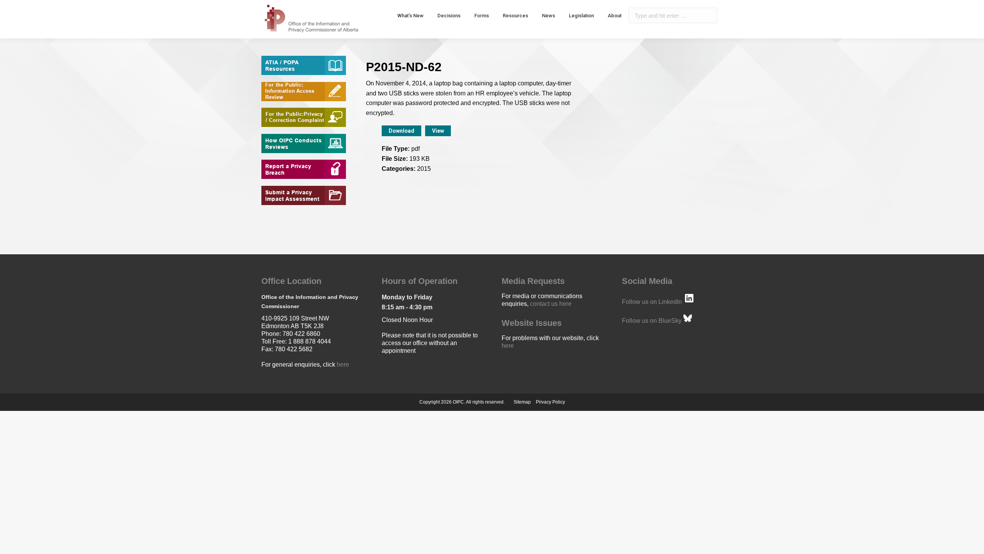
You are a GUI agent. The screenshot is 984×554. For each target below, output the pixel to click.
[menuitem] (410, 15)
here (343, 364)
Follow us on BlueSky (651, 320)
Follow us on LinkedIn (652, 302)
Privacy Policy (550, 402)
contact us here (551, 303)
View (438, 131)
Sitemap (522, 402)
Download (401, 131)
